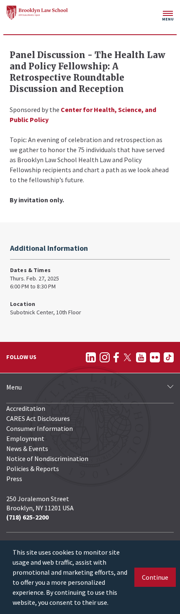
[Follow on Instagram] (105, 357)
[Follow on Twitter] (127, 357)
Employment (25, 438)
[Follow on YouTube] (141, 357)
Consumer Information (39, 428)
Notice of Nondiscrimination (47, 458)
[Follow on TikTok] (169, 357)
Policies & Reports (32, 468)
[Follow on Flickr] (155, 357)
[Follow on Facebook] (116, 357)
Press (14, 478)
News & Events (27, 448)
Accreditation (25, 408)
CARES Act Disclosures (38, 418)
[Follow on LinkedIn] (91, 357)
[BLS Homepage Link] (37, 12)
